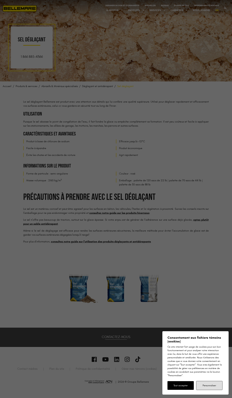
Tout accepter (181, 385)
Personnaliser (209, 385)
